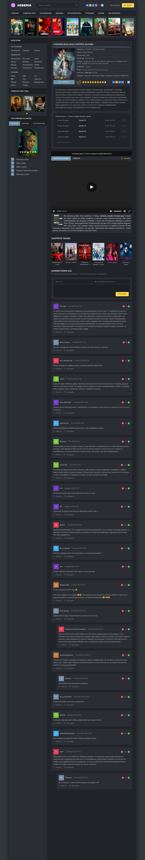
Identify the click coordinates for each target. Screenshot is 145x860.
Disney (13, 85)
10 (105, 82)
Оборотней (38, 62)
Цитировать (70, 332)
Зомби (36, 58)
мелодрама (98, 70)
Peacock (13, 82)
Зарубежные (45, 13)
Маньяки (14, 68)
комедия (90, 70)
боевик (84, 70)
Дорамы (59, 13)
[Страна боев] (40, 103)
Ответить (59, 332)
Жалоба (127, 158)
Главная (15, 13)
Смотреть (65, 82)
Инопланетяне (28, 65)
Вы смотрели (114, 13)
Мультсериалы (74, 13)
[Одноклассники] (90, 5)
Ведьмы (13, 65)
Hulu (24, 79)
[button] (26, 113)
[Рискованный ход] (16, 103)
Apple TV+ (37, 79)
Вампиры (26, 62)
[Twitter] (99, 5)
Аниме (101, 13)
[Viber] (96, 5)
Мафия (36, 65)
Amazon (25, 85)
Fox (35, 76)
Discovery (26, 82)
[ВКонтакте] (87, 5)
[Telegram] (102, 5)
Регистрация (115, 5)
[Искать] (76, 5)
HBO (24, 76)
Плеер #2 (76, 158)
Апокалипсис (27, 68)
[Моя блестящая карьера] (28, 103)
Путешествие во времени (39, 68)
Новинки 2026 (29, 13)
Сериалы (14, 123)
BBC (12, 79)
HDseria (24, 5)
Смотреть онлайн (61, 158)
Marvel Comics (16, 58)
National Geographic (39, 82)
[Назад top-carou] (11, 27)
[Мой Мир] (93, 5)
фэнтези (105, 70)
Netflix (13, 76)
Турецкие (89, 13)
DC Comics (26, 58)
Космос (13, 62)
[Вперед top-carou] (134, 27)
